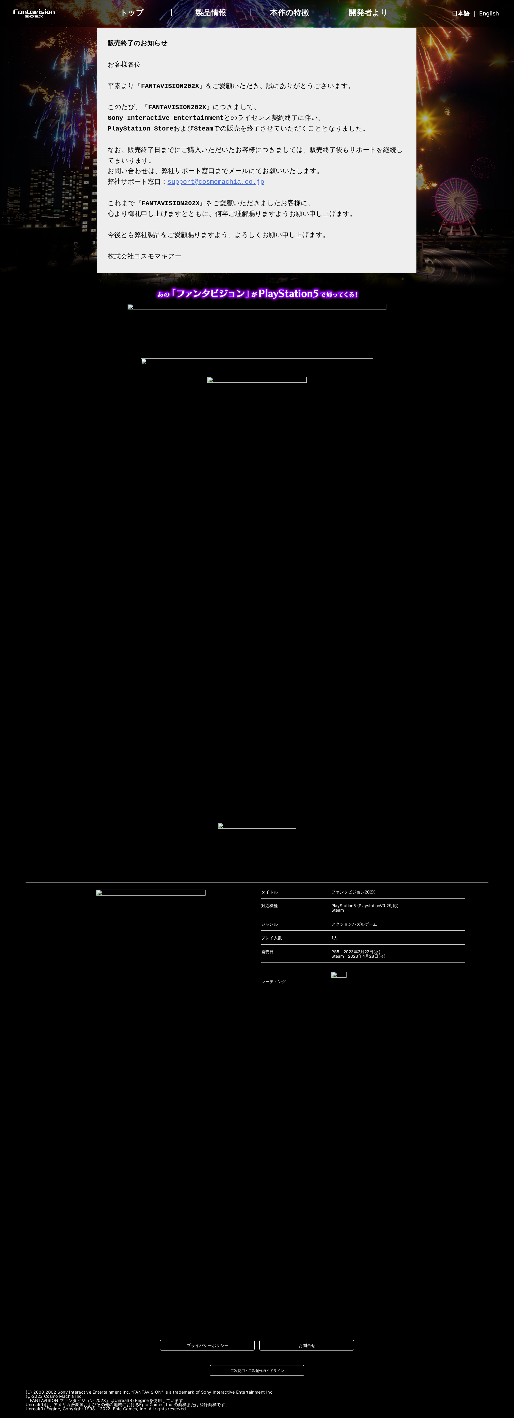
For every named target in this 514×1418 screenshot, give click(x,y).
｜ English (475, 13)
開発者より (368, 12)
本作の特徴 (289, 12)
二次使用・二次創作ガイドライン (257, 1370)
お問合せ (307, 1345)
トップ (132, 12)
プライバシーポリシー (207, 1345)
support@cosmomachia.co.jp (215, 182)
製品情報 (210, 12)
